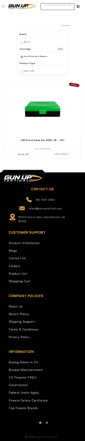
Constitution (18, 385)
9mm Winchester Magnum (36, 56)
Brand (23, 34)
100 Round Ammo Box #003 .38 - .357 (42, 140)
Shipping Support (22, 321)
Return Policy (19, 314)
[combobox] (58, 6)
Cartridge (25, 48)
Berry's (27, 42)
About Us (16, 306)
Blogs (13, 250)
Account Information (24, 243)
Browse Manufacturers (26, 370)
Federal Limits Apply (24, 392)
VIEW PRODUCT (61, 154)
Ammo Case (29, 71)
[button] (3, 6)
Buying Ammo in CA (23, 362)
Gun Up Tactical (46, 437)
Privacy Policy (19, 337)
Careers (14, 266)
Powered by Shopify (71, 437)
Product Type (27, 63)
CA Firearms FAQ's (22, 377)
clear (60, 49)
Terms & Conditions (24, 329)
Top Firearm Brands (23, 408)
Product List (18, 273)
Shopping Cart (20, 281)
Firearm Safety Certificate (28, 400)
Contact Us (17, 258)
